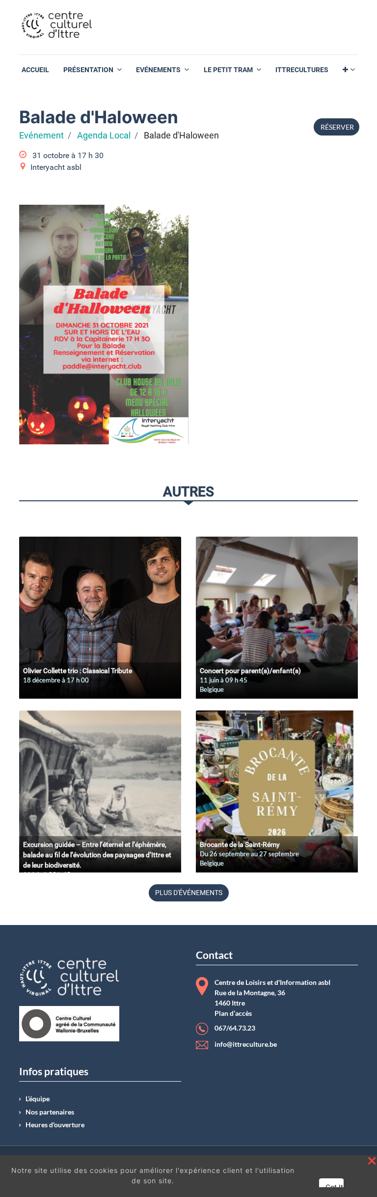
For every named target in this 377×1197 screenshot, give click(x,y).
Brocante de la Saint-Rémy (240, 844)
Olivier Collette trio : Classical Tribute (77, 671)
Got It (334, 1187)
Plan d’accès (233, 1013)
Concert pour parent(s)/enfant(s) (250, 671)
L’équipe (38, 1099)
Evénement (41, 135)
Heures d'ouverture (55, 1125)
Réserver (336, 127)
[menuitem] (35, 70)
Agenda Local (104, 135)
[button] (349, 70)
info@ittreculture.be (246, 1044)
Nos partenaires (50, 1112)
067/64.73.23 (235, 1028)
